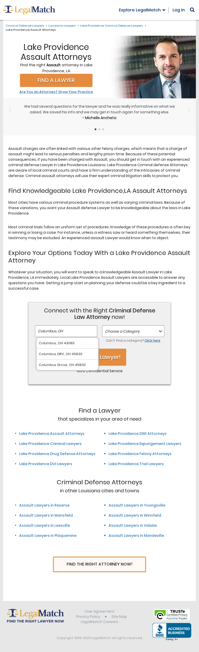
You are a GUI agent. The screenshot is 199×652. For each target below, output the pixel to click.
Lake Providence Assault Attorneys (51, 433)
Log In (179, 10)
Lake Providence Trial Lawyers (136, 463)
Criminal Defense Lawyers (25, 26)
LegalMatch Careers (99, 621)
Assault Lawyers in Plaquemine (47, 535)
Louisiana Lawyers (61, 26)
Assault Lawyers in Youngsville (137, 505)
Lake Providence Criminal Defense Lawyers (111, 26)
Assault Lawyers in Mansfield (46, 515)
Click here (152, 340)
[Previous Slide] (10, 109)
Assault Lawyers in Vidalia (133, 525)
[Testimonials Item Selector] (95, 129)
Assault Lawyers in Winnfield (135, 515)
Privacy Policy (88, 616)
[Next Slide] (189, 109)
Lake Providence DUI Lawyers (45, 463)
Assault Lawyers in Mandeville (136, 535)
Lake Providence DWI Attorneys (138, 433)
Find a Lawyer (56, 80)
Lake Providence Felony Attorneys (140, 453)
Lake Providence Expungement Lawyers (145, 443)
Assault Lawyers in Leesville (44, 525)
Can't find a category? (133, 340)
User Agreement (100, 611)
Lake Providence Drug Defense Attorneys (57, 453)
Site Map (119, 616)
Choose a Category (122, 331)
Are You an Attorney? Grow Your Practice (56, 92)
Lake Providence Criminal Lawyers (50, 443)
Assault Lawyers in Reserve (44, 505)
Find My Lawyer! (99, 357)
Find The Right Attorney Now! (100, 564)
